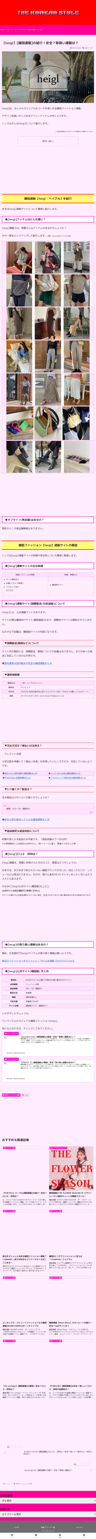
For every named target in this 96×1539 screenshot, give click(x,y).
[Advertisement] (48, 166)
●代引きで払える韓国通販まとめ (16, 777)
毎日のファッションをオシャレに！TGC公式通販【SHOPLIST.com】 (38, 960)
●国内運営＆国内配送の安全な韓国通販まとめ (27, 663)
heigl (26, 1095)
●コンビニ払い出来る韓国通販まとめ (64, 773)
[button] (88, 815)
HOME (16, 1527)
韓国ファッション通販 (12, 1095)
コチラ (45, 886)
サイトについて (48, 1531)
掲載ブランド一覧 (48, 1527)
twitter (79, 1527)
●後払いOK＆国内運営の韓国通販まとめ (19, 773)
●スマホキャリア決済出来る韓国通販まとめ (67, 777)
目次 (44, 141)
